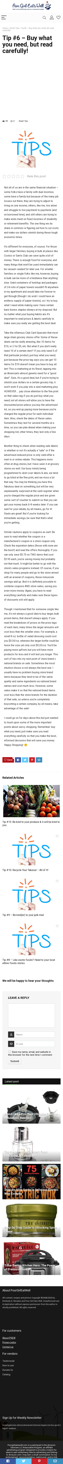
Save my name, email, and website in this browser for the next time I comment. (30, 1053)
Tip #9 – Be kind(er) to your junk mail (23, 915)
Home (5, 28)
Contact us (7, 1347)
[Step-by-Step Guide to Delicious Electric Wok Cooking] (31, 1165)
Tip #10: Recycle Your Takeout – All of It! (25, 870)
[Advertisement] (31, 88)
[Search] (44, 17)
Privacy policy (9, 1342)
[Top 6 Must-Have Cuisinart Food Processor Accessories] (31, 1127)
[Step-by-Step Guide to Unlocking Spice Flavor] (31, 1203)
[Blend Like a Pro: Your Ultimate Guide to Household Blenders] (31, 1089)
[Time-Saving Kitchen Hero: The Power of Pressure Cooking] (31, 1241)
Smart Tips (14, 28)
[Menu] (4, 17)
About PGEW (8, 1338)
